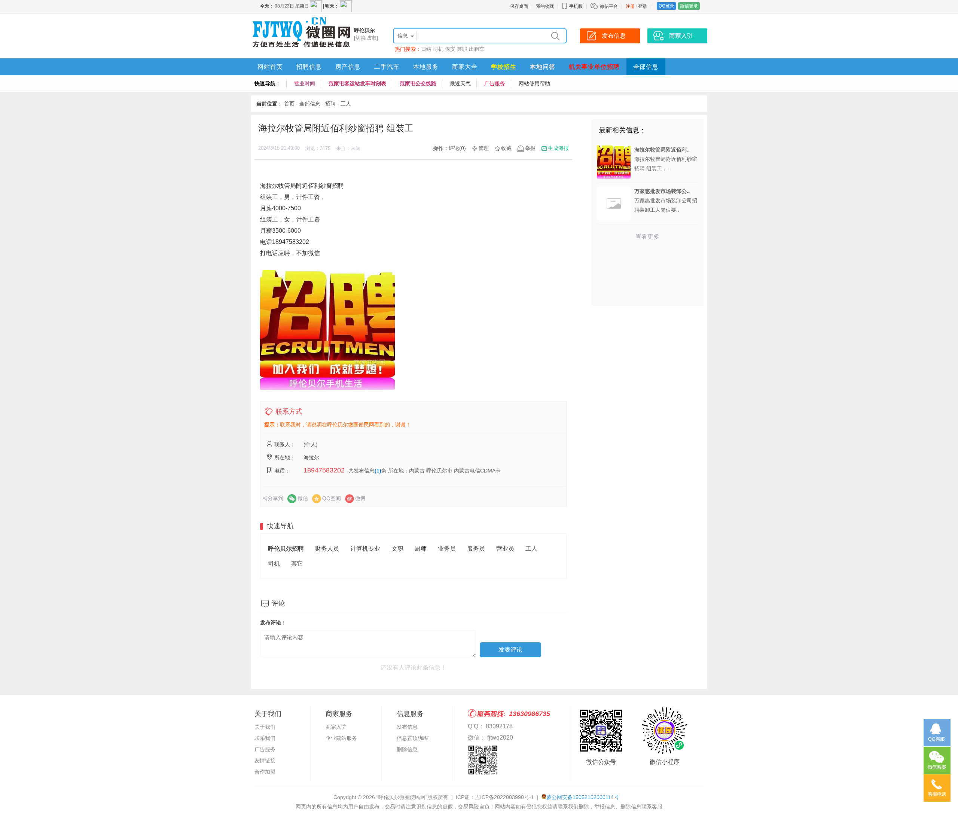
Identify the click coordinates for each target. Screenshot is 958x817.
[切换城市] (366, 38)
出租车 (477, 49)
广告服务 (494, 83)
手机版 (576, 6)
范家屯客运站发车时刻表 (357, 83)
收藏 (506, 148)
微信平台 (609, 6)
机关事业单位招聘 (594, 67)
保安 (450, 49)
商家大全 (465, 67)
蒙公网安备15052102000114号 (582, 797)
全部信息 (646, 67)
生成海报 (558, 148)
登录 (642, 6)
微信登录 (689, 6)
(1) (378, 471)
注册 (630, 6)
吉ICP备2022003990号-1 (504, 797)
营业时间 (304, 83)
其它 (297, 563)
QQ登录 (666, 6)
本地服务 (426, 67)
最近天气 (460, 83)
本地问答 (542, 67)
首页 (289, 104)
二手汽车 (387, 67)
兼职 (462, 49)
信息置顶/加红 (413, 738)
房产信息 (348, 67)
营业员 (505, 548)
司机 (438, 49)
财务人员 (327, 548)
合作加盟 (264, 772)
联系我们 (264, 738)
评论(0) (457, 148)
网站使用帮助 (534, 83)
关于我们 (264, 727)
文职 (397, 548)
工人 (346, 104)
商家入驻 (336, 727)
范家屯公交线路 (418, 83)
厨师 (421, 548)
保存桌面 (519, 6)
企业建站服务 (341, 738)
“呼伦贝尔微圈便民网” (401, 797)
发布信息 (407, 727)
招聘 (330, 104)
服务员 (476, 548)
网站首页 (270, 67)
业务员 (447, 548)
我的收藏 (545, 6)
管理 (483, 148)
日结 (426, 49)
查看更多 (647, 236)
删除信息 (407, 749)
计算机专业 (365, 548)
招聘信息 (309, 67)
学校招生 (503, 67)
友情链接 (264, 761)
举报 (530, 148)
